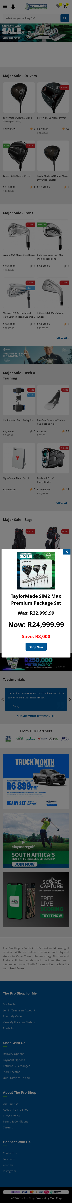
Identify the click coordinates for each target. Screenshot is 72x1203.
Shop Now (36, 647)
